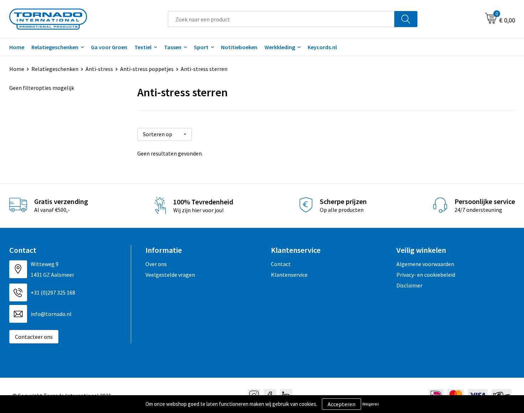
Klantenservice (289, 274)
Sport (201, 47)
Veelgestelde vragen (170, 274)
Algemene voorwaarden (425, 263)
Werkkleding (279, 47)
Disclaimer (409, 285)
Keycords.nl (322, 47)
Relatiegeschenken (54, 47)
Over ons (156, 263)
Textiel (142, 47)
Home (16, 47)
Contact (281, 263)
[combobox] (281, 19)
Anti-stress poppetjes (147, 68)
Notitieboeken (239, 47)
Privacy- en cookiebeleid (425, 274)
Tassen (172, 47)
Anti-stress (99, 68)
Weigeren (370, 404)
